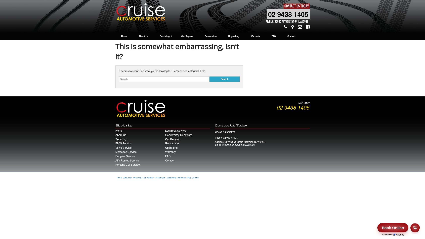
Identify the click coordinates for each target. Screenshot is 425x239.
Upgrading (233, 36)
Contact (291, 36)
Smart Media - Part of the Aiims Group (292, 179)
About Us (143, 36)
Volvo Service (123, 148)
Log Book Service (175, 130)
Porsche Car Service (127, 164)
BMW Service (123, 143)
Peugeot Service (125, 156)
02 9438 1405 (288, 14)
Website (268, 179)
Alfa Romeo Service (127, 160)
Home (124, 36)
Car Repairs (187, 36)
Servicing (165, 36)
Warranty (255, 36)
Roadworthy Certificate (178, 135)
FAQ (273, 36)
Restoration (211, 36)
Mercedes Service (126, 152)
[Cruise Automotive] (140, 13)
